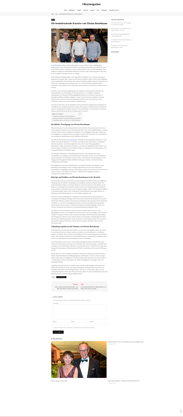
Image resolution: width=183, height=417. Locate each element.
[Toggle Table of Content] (79, 114)
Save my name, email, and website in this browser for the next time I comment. (74, 327)
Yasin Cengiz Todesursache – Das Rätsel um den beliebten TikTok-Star (123, 380)
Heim (65, 10)
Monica (53, 26)
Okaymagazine (91, 4)
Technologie (104, 10)
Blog (53, 19)
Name (55, 321)
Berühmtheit (72, 10)
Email (73, 321)
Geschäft (79, 10)
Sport (98, 10)
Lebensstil (85, 10)
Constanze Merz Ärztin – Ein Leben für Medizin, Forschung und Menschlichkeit (126, 341)
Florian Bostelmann (56, 65)
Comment (56, 303)
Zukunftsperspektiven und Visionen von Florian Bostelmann (66, 120)
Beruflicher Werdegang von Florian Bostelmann (64, 116)
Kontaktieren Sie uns (114, 10)
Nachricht (92, 10)
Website (92, 321)
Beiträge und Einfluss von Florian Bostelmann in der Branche (67, 118)
